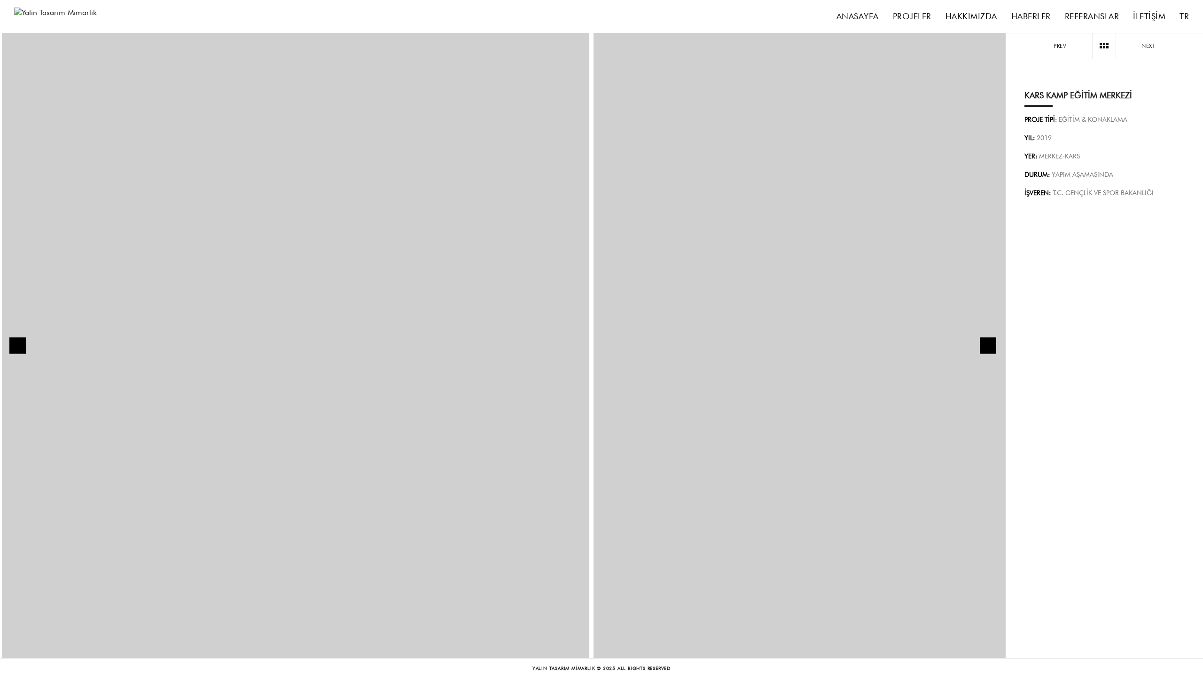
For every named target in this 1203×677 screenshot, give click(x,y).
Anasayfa (857, 16)
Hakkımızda (971, 16)
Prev (1059, 45)
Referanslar (1092, 16)
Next (1149, 45)
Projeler (912, 16)
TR (1184, 16)
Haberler (1031, 16)
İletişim (1149, 16)
